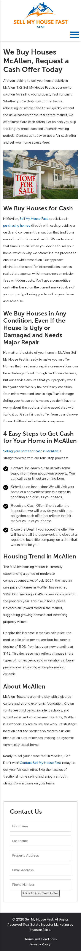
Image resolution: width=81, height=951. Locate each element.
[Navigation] (74, 34)
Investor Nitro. (40, 930)
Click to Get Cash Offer (40, 893)
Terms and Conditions (40, 939)
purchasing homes (16, 225)
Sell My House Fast (34, 219)
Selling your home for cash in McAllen (30, 451)
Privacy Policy (40, 944)
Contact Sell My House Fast (40, 763)
